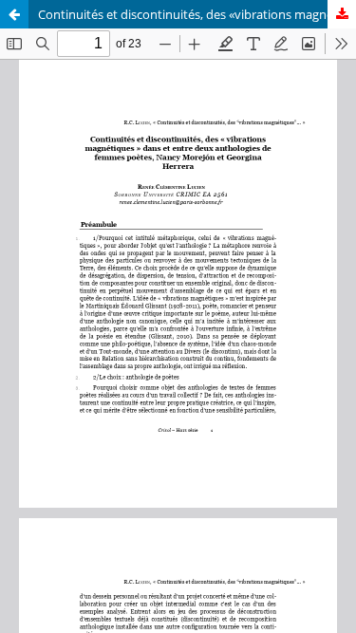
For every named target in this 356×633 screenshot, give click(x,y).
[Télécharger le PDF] (342, 14)
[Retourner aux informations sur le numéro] (14, 14)
